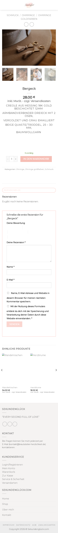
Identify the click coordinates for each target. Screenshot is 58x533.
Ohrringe (28, 15)
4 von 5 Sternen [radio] (35, 232)
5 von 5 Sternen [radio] (14, 237)
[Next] (51, 47)
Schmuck (13, 15)
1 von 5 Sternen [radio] (12, 227)
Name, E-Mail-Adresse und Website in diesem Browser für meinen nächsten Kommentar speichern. (28, 297)
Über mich (8, 509)
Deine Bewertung (16, 223)
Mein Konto (8, 468)
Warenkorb (8, 472)
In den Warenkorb (36, 159)
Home (5, 498)
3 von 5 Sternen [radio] (14, 232)
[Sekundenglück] (29, 5)
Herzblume (35, 387)
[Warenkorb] (54, 5)
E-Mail (10, 280)
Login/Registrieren (12, 464)
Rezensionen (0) (12, 190)
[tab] (29, 190)
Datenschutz (23, 525)
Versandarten (9, 483)
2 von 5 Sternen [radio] (29, 227)
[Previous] (6, 47)
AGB (34, 525)
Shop (5, 504)
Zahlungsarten (46, 525)
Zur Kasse (7, 475)
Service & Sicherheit (13, 479)
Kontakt (6, 515)
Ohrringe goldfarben (34, 169)
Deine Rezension (16, 242)
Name (10, 267)
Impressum (8, 525)
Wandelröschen (9, 387)
